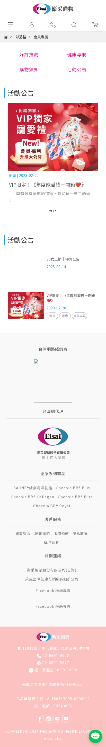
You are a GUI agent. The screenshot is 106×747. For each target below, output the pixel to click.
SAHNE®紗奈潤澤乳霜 (33, 487)
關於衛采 (23, 533)
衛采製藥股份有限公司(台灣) (51, 569)
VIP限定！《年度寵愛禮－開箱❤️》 (47, 184)
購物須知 (51, 542)
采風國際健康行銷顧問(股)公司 (51, 578)
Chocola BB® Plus (73, 487)
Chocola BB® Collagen (32, 496)
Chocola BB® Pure (75, 496)
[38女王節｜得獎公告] (26, 268)
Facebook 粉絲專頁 (53, 590)
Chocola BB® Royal (51, 505)
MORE (53, 210)
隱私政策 (80, 533)
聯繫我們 (42, 533)
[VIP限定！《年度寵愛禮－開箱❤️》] (53, 137)
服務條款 (61, 533)
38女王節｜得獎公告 (63, 259)
